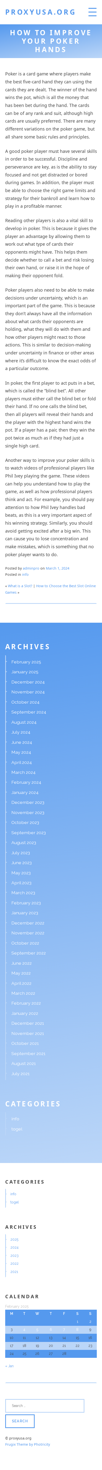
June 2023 (21, 862)
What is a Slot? (20, 585)
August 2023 (23, 842)
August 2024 (24, 722)
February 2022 (26, 1003)
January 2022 (24, 1013)
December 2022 (27, 922)
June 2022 (21, 963)
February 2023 (26, 902)
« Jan (9, 1366)
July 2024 (20, 732)
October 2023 (25, 822)
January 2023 (24, 912)
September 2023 (28, 832)
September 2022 (28, 953)
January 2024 (25, 792)
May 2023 (21, 872)
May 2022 (21, 973)
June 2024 (21, 742)
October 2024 (25, 702)
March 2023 (23, 892)
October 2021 (25, 1043)
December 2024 (28, 681)
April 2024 (21, 762)
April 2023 (21, 882)
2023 (14, 1256)
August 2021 (23, 1063)
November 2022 (27, 932)
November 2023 (27, 812)
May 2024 (21, 752)
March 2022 (23, 993)
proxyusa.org (40, 12)
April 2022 (21, 983)
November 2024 (28, 691)
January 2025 (24, 671)
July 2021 (20, 1073)
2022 (14, 1263)
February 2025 (26, 661)
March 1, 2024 (57, 568)
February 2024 (26, 782)
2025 (14, 1239)
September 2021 (28, 1053)
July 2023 (20, 852)
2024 (14, 1247)
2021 (14, 1272)
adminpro (31, 568)
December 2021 (27, 1023)
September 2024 (28, 712)
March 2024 (23, 772)
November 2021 (27, 1033)
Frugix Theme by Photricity (27, 1444)
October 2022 (25, 943)
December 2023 (27, 802)
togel (16, 1128)
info (25, 574)
